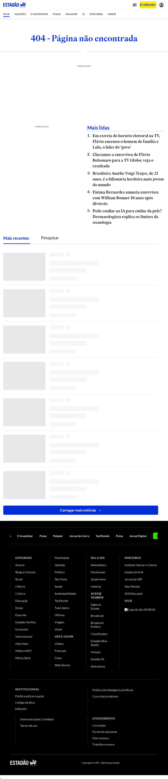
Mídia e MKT (23, 651)
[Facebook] (126, 763)
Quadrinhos (98, 579)
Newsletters (98, 565)
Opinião (60, 565)
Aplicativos (98, 666)
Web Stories (62, 665)
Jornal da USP (133, 579)
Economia (21, 629)
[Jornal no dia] (141, 635)
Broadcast (97, 615)
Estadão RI (97, 659)
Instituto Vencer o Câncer (141, 565)
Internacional (23, 636)
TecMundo (102, 536)
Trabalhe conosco (103, 744)
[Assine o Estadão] (148, 4)
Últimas (60, 615)
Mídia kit (20, 709)
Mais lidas (21, 643)
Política (60, 572)
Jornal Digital (137, 536)
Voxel (58, 629)
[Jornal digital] (134, 5)
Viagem (59, 622)
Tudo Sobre (62, 608)
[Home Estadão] (14, 5)
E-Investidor (25, 536)
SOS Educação (134, 593)
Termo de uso (28, 725)
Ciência (20, 586)
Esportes (20, 615)
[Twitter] (136, 763)
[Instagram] (146, 763)
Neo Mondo (132, 586)
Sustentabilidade (65, 593)
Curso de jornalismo (105, 696)
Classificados (99, 634)
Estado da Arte (134, 572)
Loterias (96, 586)
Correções (99, 725)
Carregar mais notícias (78, 510)
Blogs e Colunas (25, 572)
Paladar (58, 536)
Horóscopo (98, 572)
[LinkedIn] (156, 763)
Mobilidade (62, 558)
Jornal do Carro (79, 536)
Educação (21, 600)
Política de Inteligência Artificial (112, 690)
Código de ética (25, 702)
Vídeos (59, 643)
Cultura (20, 593)
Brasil (19, 579)
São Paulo (61, 579)
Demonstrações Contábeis (37, 719)
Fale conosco (100, 738)
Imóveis (96, 652)
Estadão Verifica (25, 622)
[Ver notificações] (161, 5)
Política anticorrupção (29, 696)
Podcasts (60, 651)
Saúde (58, 586)
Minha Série (23, 658)
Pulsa (43, 536)
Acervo (20, 565)
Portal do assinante (104, 731)
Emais (19, 608)
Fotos (58, 658)
